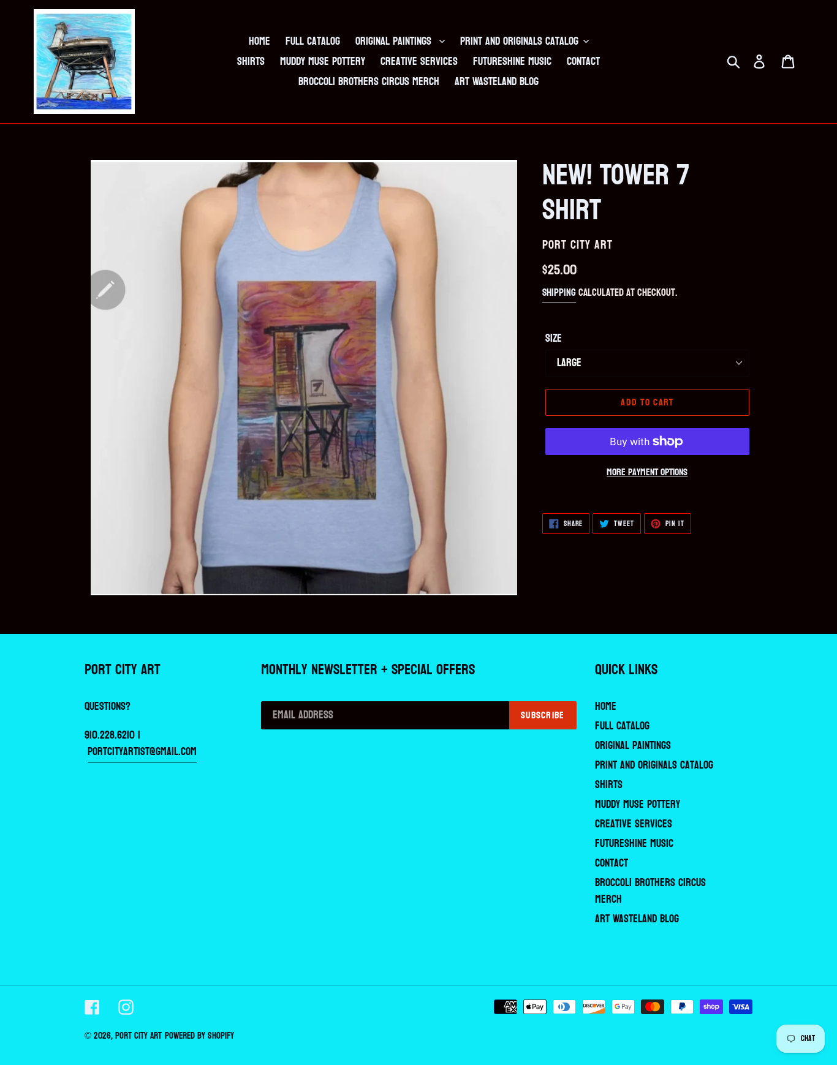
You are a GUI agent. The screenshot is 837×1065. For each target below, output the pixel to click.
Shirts (609, 785)
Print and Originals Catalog (654, 765)
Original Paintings (633, 746)
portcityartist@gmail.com (142, 752)
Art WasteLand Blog (637, 919)
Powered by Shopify (199, 1036)
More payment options (647, 472)
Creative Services (633, 824)
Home (605, 706)
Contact (611, 863)
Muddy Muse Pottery (637, 804)
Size (553, 338)
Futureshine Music (634, 844)
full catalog (622, 726)
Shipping (559, 292)
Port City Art (138, 1036)
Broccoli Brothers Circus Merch (650, 891)
